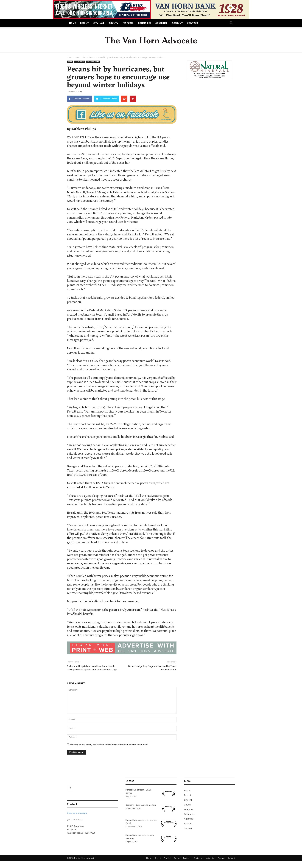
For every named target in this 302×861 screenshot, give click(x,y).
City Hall (98, 22)
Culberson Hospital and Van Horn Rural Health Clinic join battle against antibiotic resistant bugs (92, 668)
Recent (84, 22)
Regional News (93, 62)
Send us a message (77, 813)
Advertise (161, 22)
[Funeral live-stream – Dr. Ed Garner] (168, 793)
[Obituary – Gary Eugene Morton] (168, 808)
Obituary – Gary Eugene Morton (141, 804)
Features (128, 22)
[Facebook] (70, 788)
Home (72, 22)
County (113, 22)
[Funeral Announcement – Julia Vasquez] (168, 839)
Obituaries (144, 22)
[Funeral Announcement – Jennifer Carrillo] (168, 823)
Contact (192, 22)
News (78, 57)
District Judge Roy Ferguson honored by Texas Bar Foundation (152, 668)
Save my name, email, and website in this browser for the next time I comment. (109, 744)
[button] (231, 23)
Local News (88, 57)
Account (177, 22)
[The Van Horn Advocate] (151, 40)
